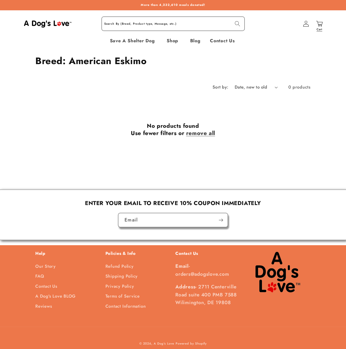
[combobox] (173, 24)
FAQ (39, 276)
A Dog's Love (164, 343)
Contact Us (46, 286)
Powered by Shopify (191, 343)
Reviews (43, 306)
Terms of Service (122, 296)
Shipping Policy (121, 276)
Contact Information (125, 306)
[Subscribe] (221, 220)
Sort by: (221, 87)
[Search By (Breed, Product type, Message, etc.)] (237, 23)
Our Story (45, 266)
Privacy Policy (119, 286)
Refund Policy (119, 266)
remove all (200, 133)
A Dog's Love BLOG (55, 296)
